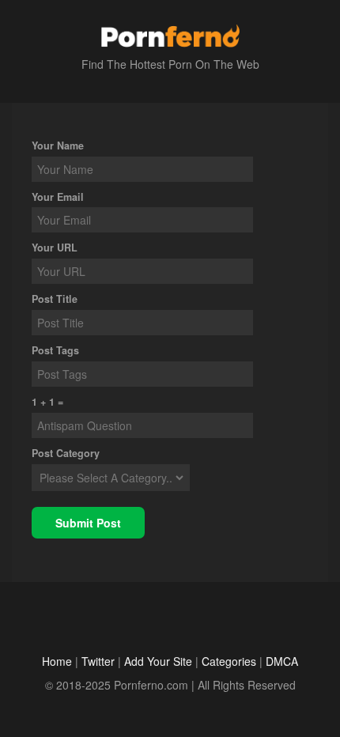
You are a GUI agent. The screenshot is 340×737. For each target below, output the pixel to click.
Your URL (54, 247)
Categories (229, 661)
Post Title (54, 299)
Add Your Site (158, 661)
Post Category (66, 453)
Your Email (58, 197)
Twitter (98, 661)
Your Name (58, 145)
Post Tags (55, 350)
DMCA (282, 661)
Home (57, 661)
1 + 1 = (47, 402)
